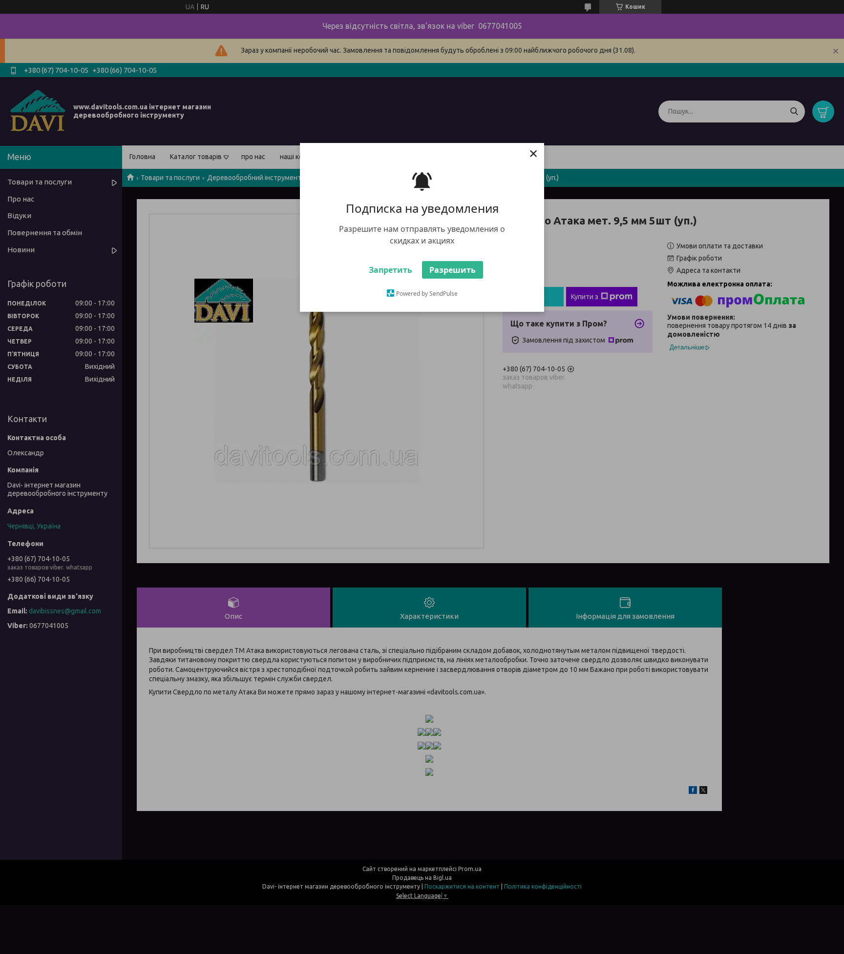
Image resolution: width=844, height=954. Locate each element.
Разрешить (452, 269)
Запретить (390, 269)
